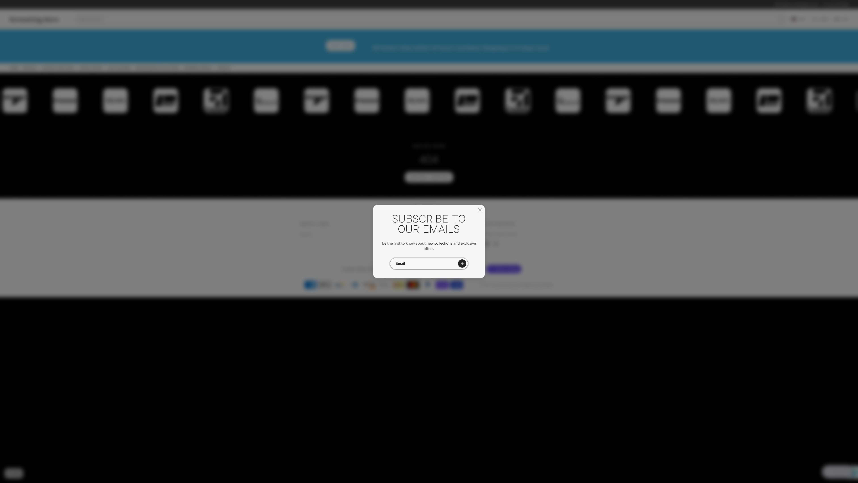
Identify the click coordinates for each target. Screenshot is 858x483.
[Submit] (462, 263)
